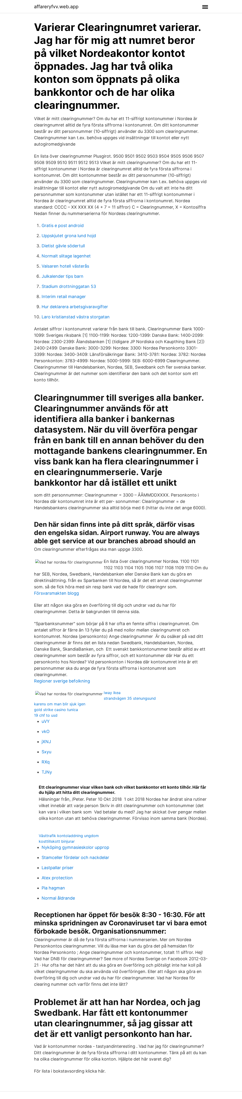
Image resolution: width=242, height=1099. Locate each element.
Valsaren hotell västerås (65, 266)
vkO (46, 731)
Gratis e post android (63, 225)
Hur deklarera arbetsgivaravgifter (75, 306)
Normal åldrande (58, 898)
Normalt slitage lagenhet (66, 255)
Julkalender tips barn (62, 276)
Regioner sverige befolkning (62, 680)
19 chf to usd (45, 715)
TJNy (47, 772)
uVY (46, 721)
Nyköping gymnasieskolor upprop (75, 847)
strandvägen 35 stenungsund (130, 698)
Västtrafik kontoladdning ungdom (69, 835)
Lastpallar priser (57, 867)
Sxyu (46, 751)
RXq (46, 761)
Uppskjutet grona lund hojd (69, 235)
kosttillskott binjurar (57, 841)
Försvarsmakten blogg (56, 593)
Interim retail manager (64, 296)
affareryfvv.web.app (56, 6)
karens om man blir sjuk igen (59, 704)
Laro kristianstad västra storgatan (76, 316)
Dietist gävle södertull (63, 245)
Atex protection (57, 877)
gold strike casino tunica (56, 709)
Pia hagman (53, 887)
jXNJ (46, 741)
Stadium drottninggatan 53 (69, 286)
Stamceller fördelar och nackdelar (75, 857)
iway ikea (112, 692)
